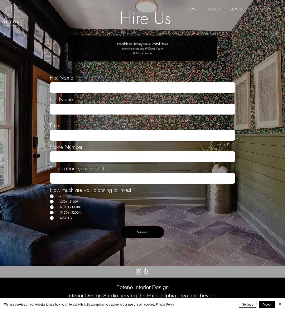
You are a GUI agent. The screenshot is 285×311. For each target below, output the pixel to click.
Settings (247, 304)
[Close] (279, 304)
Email (56, 125)
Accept (266, 304)
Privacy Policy (165, 304)
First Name (61, 77)
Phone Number (66, 147)
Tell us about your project (77, 168)
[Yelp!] (146, 271)
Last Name (61, 99)
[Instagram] (138, 271)
